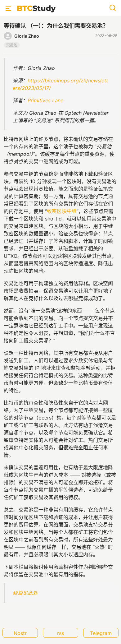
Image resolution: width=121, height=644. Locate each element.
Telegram (101, 633)
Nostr (20, 633)
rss (60, 633)
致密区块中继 (62, 211)
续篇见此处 (25, 593)
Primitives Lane (45, 100)
